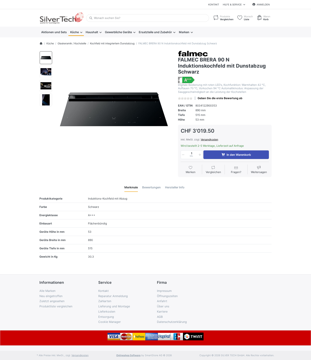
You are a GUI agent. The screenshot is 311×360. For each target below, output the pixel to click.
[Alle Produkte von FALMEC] (193, 53)
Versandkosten (209, 139)
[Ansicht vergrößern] (114, 109)
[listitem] (114, 109)
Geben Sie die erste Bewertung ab (220, 98)
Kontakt (213, 4)
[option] (46, 57)
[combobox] (147, 18)
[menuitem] (53, 32)
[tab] (131, 187)
